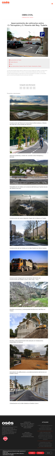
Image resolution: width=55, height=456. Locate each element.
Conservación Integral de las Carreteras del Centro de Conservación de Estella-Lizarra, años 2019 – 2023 (25, 278)
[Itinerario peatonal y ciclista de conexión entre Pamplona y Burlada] (29, 127)
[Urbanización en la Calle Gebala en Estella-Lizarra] (29, 376)
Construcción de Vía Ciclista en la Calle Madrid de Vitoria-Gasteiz (28, 248)
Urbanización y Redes (36, 66)
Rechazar (40, 453)
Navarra (21, 66)
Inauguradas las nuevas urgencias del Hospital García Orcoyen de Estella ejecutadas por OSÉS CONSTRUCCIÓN (45, 444)
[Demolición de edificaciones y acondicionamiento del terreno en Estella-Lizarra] (29, 345)
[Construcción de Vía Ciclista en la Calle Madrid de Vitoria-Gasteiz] (29, 221)
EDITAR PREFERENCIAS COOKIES (27, 436)
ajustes (12, 454)
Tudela (29, 66)
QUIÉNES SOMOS (27, 422)
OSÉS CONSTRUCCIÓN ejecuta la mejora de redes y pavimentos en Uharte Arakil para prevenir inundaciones (45, 427)
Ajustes (48, 453)
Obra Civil (25, 66)
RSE (22, 426)
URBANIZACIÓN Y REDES (27, 17)
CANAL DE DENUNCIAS (28, 426)
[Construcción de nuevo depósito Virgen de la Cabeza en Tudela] (29, 191)
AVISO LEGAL (27, 432)
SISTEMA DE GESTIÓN (24, 423)
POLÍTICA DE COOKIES (27, 435)
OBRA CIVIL (31, 423)
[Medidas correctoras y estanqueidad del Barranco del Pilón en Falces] (29, 282)
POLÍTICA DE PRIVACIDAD (27, 433)
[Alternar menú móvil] (52, 3)
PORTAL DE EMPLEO (27, 427)
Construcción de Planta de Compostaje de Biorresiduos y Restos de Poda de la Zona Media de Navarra (28, 123)
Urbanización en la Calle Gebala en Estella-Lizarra (24, 403)
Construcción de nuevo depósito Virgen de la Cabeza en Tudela (28, 218)
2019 (11, 66)
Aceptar (32, 453)
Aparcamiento (16, 66)
